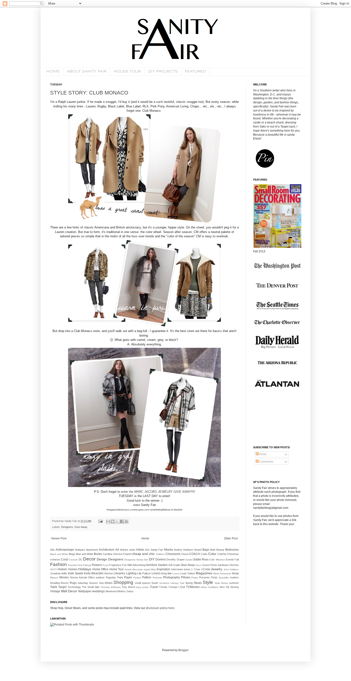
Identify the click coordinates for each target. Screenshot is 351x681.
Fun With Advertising (134, 565)
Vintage (55, 591)
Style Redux (221, 583)
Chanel (127, 554)
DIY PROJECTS (163, 71)
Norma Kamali (78, 577)
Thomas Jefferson (111, 587)
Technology (74, 587)
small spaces (142, 582)
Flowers (97, 565)
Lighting (131, 573)
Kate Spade (75, 573)
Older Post (231, 538)
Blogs (72, 554)
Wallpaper (84, 591)
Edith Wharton (217, 559)
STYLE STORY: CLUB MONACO (89, 93)
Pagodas (111, 577)
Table (53, 587)
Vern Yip (224, 587)
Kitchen (108, 573)
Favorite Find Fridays (79, 565)
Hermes (234, 565)
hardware (223, 565)
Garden (163, 565)
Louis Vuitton (187, 573)
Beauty (220, 549)
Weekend (111, 591)
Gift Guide (174, 565)
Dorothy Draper (175, 559)
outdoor (100, 577)
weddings (98, 591)
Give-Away (80, 527)
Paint (120, 577)
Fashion (58, 564)
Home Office (100, 569)
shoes (108, 583)
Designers (67, 527)
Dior (146, 559)
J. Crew (195, 569)
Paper (128, 577)
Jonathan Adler (58, 573)
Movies (64, 577)
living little (166, 573)
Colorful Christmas (228, 554)
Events (230, 559)
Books (98, 554)
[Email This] (108, 521)
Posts (262, 454)
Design (102, 559)
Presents (204, 577)
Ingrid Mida (150, 569)
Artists (140, 549)
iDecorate (137, 569)
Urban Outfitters (209, 587)
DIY (151, 559)
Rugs (73, 583)
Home (145, 538)
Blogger (183, 650)
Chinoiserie (173, 554)
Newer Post (58, 538)
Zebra (129, 591)
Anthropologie (65, 549)
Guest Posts (209, 565)
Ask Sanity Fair (154, 549)
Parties (137, 577)
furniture (151, 565)
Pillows (185, 577)
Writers (121, 591)
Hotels (128, 569)
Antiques (80, 549)
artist (132, 549)
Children (160, 554)
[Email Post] (100, 521)
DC (80, 559)
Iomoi (187, 569)
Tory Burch (128, 587)
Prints (214, 577)
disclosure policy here (159, 608)
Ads (52, 549)
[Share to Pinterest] (126, 521)
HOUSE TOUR (127, 71)
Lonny (176, 573)
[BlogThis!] (112, 521)
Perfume (157, 577)
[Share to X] (117, 521)
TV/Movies (193, 587)
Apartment (92, 549)
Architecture (106, 549)
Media (235, 573)
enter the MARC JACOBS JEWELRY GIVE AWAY (156, 491)
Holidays (84, 569)
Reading (55, 582)
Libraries (119, 573)
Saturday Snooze (88, 582)
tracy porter (142, 587)
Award (198, 549)
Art (117, 549)
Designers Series (133, 559)
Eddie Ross (200, 559)
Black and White (59, 554)
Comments (266, 461)
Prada (194, 577)
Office (91, 577)
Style (208, 582)
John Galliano (231, 569)
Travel (154, 587)
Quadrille (224, 577)
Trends (163, 587)
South (154, 582)
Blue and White (84, 554)
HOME (53, 71)
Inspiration (163, 569)
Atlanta (168, 549)
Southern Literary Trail (171, 583)
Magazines (204, 573)
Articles (124, 549)
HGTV (53, 569)
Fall (237, 559)
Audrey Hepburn (183, 549)
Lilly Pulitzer (144, 573)
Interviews (177, 569)
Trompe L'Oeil (176, 587)
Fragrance (115, 565)
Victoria (234, 587)
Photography (171, 577)
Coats (204, 554)
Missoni (54, 577)
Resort (65, 582)
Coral (64, 559)
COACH (194, 554)
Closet (185, 554)
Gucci (199, 565)
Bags (205, 549)
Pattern (146, 577)
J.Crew (205, 569)
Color (212, 554)
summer (234, 582)
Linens (156, 573)
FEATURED (195, 71)
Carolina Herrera (112, 554)
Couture (73, 559)
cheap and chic (143, 554)
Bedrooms (232, 549)
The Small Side (91, 587)
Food (105, 565)
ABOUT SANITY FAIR (86, 71)
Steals (198, 583)
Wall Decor (69, 591)
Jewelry (216, 569)
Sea (101, 582)
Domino (160, 559)
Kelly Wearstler (94, 573)
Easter (189, 559)
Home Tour (116, 569)
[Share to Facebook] (121, 521)
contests (55, 559)
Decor (89, 558)
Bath (212, 549)
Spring (189, 582)
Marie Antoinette (222, 573)
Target (62, 587)
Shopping (123, 582)
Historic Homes (67, 569)
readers (234, 577)
